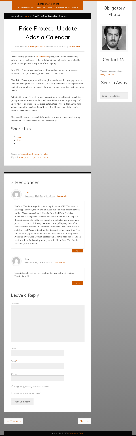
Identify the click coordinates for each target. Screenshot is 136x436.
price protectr (25, 157)
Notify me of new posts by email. (27, 393)
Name (14, 348)
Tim (27, 192)
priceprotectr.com (41, 157)
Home (26, 16)
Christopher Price (36, 46)
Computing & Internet (30, 153)
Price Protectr (42, 56)
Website (14, 374)
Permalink (62, 195)
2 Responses (74, 46)
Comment (15, 303)
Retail (45, 153)
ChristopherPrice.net (48, 3)
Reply (78, 250)
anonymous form (107, 74)
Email (14, 361)
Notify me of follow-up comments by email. (31, 386)
